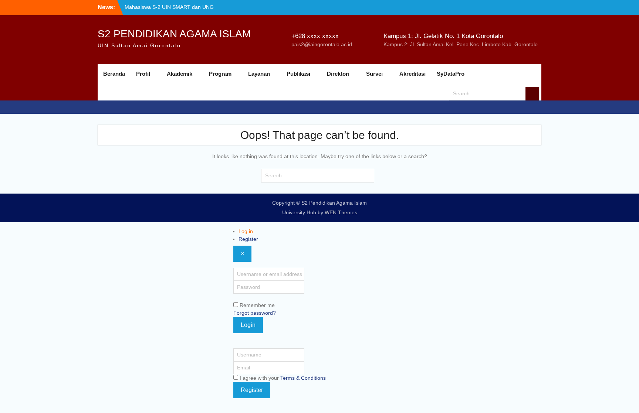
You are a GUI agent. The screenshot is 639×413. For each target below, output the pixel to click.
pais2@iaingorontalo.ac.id (321, 44)
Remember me (257, 305)
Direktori (338, 74)
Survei (374, 74)
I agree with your (283, 378)
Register (248, 239)
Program (220, 74)
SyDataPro (450, 74)
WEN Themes (341, 212)
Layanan (259, 74)
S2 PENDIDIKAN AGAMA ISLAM (174, 34)
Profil (143, 74)
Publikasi (298, 74)
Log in (246, 231)
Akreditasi (412, 74)
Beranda (114, 74)
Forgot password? (254, 313)
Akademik (179, 74)
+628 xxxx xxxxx (315, 36)
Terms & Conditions (303, 378)
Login (248, 325)
